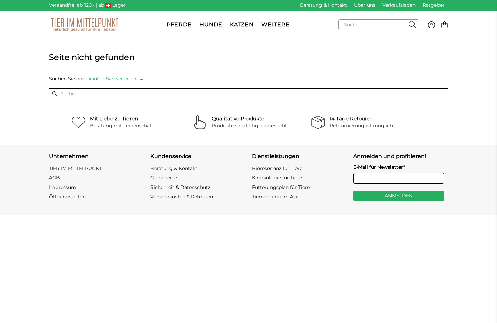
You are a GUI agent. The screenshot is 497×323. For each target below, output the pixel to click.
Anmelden (399, 196)
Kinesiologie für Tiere (277, 178)
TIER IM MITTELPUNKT (75, 168)
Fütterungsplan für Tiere (281, 187)
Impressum (62, 187)
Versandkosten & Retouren (181, 197)
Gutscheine (163, 178)
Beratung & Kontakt (323, 5)
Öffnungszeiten (67, 197)
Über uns (364, 5)
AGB (54, 178)
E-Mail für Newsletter (379, 167)
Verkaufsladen (399, 5)
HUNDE (210, 24)
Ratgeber (434, 5)
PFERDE (179, 24)
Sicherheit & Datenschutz (180, 187)
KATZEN (242, 24)
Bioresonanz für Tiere (277, 168)
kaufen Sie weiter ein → (116, 79)
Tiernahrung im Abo (276, 197)
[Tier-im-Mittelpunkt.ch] (84, 24)
